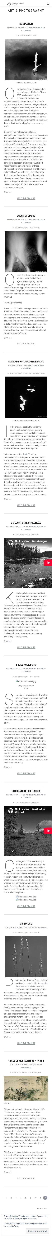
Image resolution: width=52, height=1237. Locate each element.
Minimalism (26, 923)
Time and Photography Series (35, 373)
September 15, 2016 (14, 669)
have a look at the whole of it (32, 1161)
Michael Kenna (32, 150)
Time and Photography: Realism (26, 361)
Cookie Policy (13, 1226)
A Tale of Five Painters (19, 1072)
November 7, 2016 (14, 28)
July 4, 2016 (14, 1064)
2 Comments (26, 1067)
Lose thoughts (34, 227)
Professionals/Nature (13, 101)
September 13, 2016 (14, 795)
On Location (35, 534)
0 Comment (26, 30)
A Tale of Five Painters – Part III (26, 1060)
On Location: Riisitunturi (26, 791)
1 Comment (26, 672)
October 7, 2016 (14, 365)
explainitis (14, 995)
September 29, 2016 (14, 527)
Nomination (26, 23)
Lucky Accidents (26, 664)
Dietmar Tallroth (32, 28)
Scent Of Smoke (26, 215)
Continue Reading (26, 198)
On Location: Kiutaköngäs (26, 522)
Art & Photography (24, 35)
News (35, 35)
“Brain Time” (28, 454)
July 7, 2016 (9, 928)
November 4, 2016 (14, 220)
